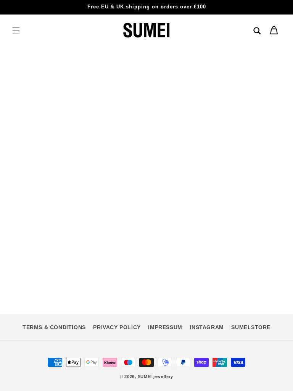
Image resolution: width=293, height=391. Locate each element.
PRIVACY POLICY (116, 327)
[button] (16, 30)
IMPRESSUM (165, 327)
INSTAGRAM (207, 327)
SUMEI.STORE (250, 327)
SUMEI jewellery (156, 376)
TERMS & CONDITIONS (54, 327)
